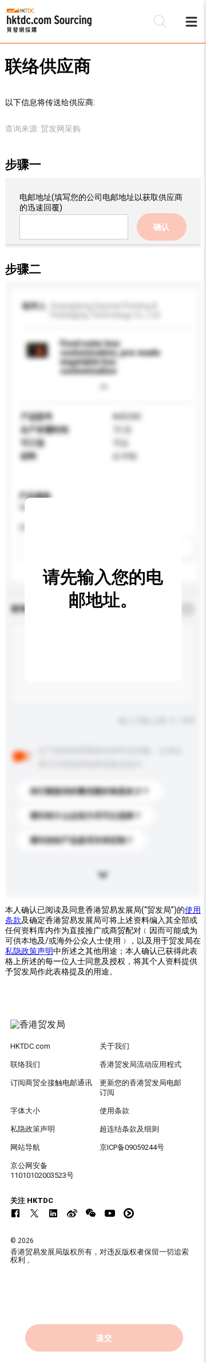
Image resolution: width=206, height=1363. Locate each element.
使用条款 (114, 1110)
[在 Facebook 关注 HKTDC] (15, 1213)
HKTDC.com (30, 1046)
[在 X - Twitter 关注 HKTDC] (34, 1213)
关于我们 (114, 1046)
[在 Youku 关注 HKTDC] (129, 1213)
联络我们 (25, 1064)
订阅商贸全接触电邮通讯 (51, 1082)
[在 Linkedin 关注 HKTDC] (53, 1213)
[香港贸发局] (103, 1030)
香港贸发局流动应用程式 (140, 1064)
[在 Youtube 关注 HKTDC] (110, 1213)
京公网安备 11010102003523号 (42, 1170)
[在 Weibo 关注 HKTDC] (72, 1213)
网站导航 (25, 1147)
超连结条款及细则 (129, 1129)
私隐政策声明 (29, 951)
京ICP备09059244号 (132, 1147)
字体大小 (25, 1110)
